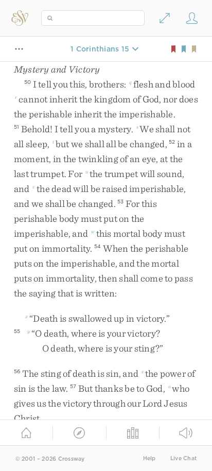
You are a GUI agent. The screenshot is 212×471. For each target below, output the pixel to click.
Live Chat (183, 458)
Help (149, 458)
